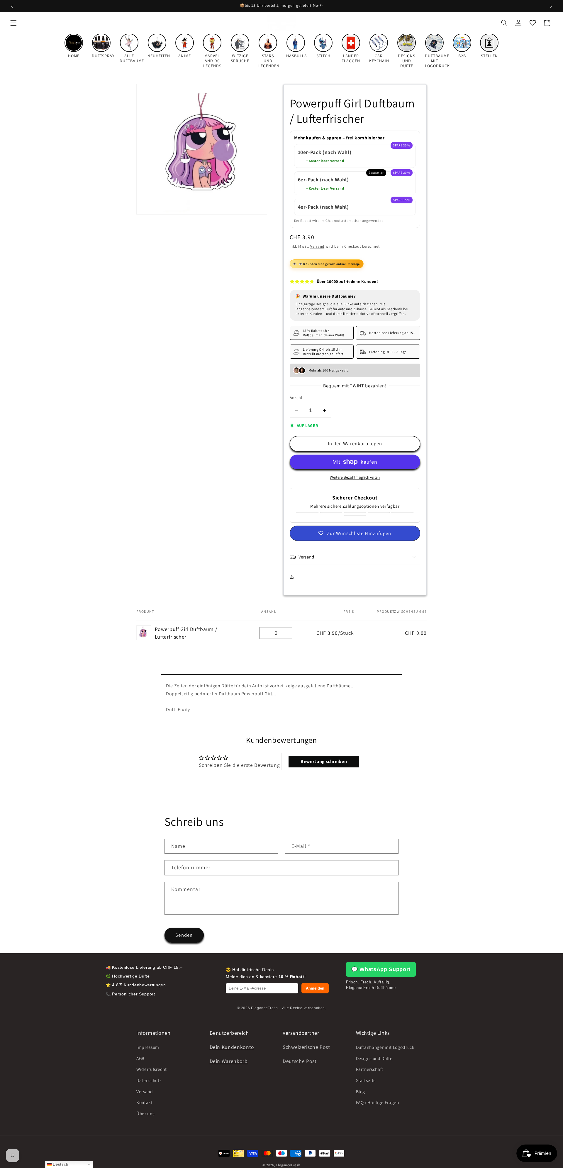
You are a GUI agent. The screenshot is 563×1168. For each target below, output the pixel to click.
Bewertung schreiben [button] (324, 761)
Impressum (147, 1047)
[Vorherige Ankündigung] (12, 6)
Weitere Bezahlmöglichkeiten (355, 477)
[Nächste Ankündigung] (551, 6)
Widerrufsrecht (151, 1069)
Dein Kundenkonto (232, 1047)
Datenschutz (148, 1080)
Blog (360, 1091)
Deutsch (60, 1164)
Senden (184, 935)
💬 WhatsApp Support (381, 969)
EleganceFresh (288, 1165)
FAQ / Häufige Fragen (377, 1102)
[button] (13, 23)
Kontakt (144, 1102)
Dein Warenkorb (229, 1061)
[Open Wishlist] (532, 23)
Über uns (145, 1113)
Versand (317, 246)
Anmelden (315, 988)
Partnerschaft (370, 1069)
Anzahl (296, 397)
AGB (140, 1058)
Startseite (366, 1080)
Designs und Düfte (374, 1058)
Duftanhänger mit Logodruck (385, 1047)
